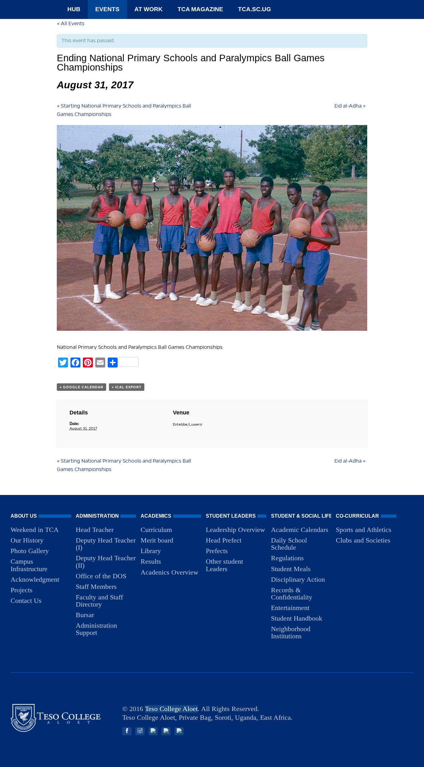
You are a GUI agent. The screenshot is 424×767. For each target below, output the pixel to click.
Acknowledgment (35, 579)
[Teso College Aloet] (56, 730)
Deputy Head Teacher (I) (106, 543)
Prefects (217, 551)
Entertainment (290, 608)
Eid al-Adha (350, 106)
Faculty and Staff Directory (99, 600)
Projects (22, 590)
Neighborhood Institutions (290, 632)
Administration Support (96, 628)
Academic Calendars (299, 530)
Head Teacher (95, 530)
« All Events (70, 23)
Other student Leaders (224, 564)
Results (151, 561)
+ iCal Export (127, 387)
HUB (73, 9)
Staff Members (96, 586)
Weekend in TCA (35, 530)
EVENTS (107, 9)
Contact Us (26, 600)
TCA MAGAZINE (200, 9)
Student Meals (291, 569)
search (287, 9)
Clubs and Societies (363, 540)
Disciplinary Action (298, 579)
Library (151, 551)
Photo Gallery (30, 551)
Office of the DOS (101, 576)
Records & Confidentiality (291, 593)
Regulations (287, 558)
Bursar (85, 615)
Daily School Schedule (289, 543)
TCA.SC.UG (254, 9)
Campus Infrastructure (29, 564)
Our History (27, 540)
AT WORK (148, 9)
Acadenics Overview (169, 572)
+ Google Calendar (81, 387)
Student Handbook (296, 618)
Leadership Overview (235, 530)
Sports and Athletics (363, 530)
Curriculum (156, 530)
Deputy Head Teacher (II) (106, 561)
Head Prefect (223, 540)
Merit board (157, 540)
